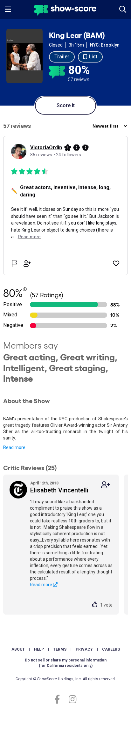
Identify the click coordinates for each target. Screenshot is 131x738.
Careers (111, 649)
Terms (59, 649)
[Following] (105, 485)
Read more (14, 447)
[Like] (96, 605)
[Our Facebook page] (60, 699)
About (18, 649)
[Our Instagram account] (71, 699)
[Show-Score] (65, 11)
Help (39, 649)
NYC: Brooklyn (105, 45)
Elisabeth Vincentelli (59, 490)
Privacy (84, 649)
